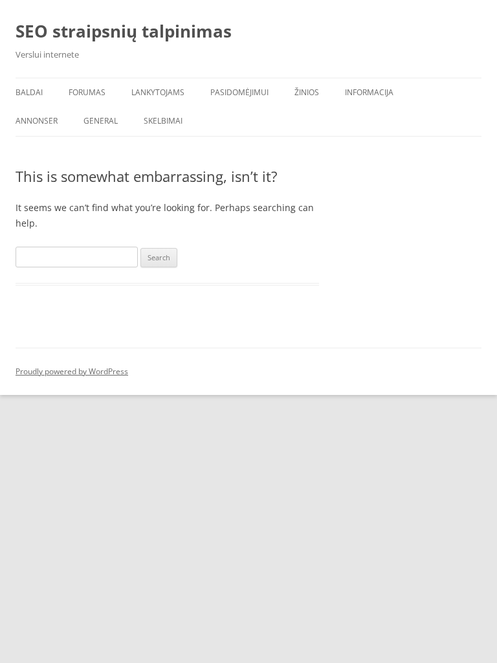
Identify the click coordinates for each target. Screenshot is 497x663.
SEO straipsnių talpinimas (124, 31)
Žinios (306, 92)
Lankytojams (157, 92)
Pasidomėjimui (239, 92)
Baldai (29, 92)
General (100, 120)
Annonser (37, 120)
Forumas (87, 92)
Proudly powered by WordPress (72, 371)
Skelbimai (163, 120)
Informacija (369, 92)
